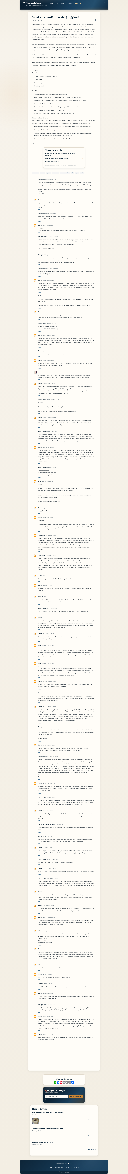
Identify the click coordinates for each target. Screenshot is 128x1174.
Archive (70, 3)
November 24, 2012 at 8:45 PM (49, 681)
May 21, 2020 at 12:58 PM (51, 1004)
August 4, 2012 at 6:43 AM (51, 608)
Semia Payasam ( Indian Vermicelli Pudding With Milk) (61, 165)
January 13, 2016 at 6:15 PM (52, 878)
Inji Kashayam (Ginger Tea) (42, 1142)
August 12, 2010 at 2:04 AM (52, 255)
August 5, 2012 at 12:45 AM (48, 633)
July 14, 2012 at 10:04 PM (48, 585)
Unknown (41, 481)
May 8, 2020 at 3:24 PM (48, 993)
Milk (72, 173)
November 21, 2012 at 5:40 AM (47, 663)
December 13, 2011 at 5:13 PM (49, 417)
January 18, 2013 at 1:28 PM (52, 727)
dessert (42, 173)
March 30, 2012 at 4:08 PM (48, 447)
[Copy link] (66, 1082)
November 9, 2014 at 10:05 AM (49, 868)
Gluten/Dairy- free (64, 173)
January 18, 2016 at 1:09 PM (49, 892)
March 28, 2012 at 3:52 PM (51, 431)
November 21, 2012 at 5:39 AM (47, 645)
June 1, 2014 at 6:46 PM (47, 836)
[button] (95, 20)
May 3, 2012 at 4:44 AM (51, 467)
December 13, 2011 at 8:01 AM (52, 399)
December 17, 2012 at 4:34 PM (49, 706)
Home (52, 3)
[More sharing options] (72, 1082)
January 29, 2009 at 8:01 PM (52, 179)
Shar (39, 645)
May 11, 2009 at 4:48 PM (51, 213)
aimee (40, 372)
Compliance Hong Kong (45, 824)
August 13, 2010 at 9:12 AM (48, 280)
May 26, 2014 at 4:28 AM (58, 824)
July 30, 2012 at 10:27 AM (52, 597)
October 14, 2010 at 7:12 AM (52, 323)
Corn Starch (36, 173)
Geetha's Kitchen (33, 3)
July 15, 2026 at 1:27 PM (48, 1034)
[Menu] (24, 2)
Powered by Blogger (65, 1172)
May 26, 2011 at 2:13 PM (47, 351)
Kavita (40, 905)
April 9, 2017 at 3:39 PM (48, 949)
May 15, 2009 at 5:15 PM (48, 225)
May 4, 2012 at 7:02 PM (48, 508)
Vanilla (81, 173)
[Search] (105, 2)
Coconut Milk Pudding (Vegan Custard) (56, 158)
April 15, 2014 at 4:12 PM (48, 810)
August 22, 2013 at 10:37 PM (49, 783)
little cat (40, 931)
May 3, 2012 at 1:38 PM (49, 481)
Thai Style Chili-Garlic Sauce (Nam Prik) (47, 1129)
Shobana (40, 296)
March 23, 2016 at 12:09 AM (49, 917)
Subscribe (78, 3)
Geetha (40, 200)
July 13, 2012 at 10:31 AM (51, 535)
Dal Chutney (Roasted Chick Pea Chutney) (48, 1112)
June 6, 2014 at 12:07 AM (48, 847)
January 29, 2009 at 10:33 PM (49, 200)
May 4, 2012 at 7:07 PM (48, 517)
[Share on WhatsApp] (55, 1082)
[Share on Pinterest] (61, 1082)
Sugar (76, 173)
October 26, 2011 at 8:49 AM (48, 372)
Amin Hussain (42, 597)
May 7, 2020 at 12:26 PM (47, 983)
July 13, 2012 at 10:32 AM (51, 555)
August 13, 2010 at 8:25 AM (52, 268)
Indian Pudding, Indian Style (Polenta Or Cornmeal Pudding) (60, 154)
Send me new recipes (75, 1096)
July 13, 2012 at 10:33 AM (51, 576)
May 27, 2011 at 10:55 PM (48, 360)
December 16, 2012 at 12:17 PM (50, 693)
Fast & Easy (55, 173)
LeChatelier (41, 535)
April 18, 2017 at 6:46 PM (48, 974)
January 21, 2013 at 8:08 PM (49, 745)
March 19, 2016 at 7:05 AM (48, 905)
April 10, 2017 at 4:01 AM (49, 965)
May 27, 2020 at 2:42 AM (48, 1016)
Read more (92, 1120)
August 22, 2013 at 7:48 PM (52, 756)
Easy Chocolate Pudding (52, 162)
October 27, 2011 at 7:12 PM (49, 383)
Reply (39, 196)
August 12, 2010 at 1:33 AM (52, 236)
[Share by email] (64, 1082)
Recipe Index (60, 3)
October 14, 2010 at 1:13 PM (49, 335)
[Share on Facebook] (58, 1082)
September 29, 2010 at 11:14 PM (49, 312)
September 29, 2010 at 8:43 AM (50, 296)
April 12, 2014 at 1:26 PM (51, 797)
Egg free (48, 173)
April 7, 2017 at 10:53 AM (49, 931)
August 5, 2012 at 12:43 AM (48, 618)
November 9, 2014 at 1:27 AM (52, 859)
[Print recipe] (69, 1082)
